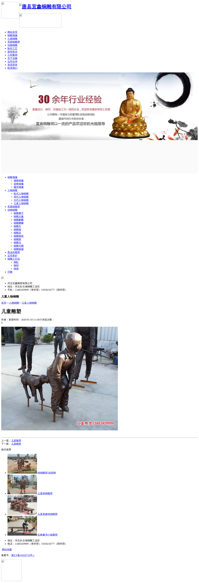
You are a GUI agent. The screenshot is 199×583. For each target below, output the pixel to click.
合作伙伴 (12, 61)
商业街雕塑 (13, 252)
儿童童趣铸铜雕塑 (47, 514)
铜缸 (16, 262)
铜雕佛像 (12, 35)
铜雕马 (17, 242)
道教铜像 (19, 183)
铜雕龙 (17, 232)
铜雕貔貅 (19, 223)
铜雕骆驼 (19, 236)
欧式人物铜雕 (21, 193)
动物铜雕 (12, 45)
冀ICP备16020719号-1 (23, 555)
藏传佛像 (19, 187)
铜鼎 (16, 268)
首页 (3, 303)
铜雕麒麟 (19, 219)
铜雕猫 (17, 229)
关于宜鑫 (12, 58)
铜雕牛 (17, 226)
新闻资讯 (12, 51)
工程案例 (12, 55)
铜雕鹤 (17, 239)
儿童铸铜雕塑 (45, 493)
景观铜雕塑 (13, 42)
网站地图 (7, 549)
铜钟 (16, 265)
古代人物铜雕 (21, 200)
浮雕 (9, 272)
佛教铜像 (19, 180)
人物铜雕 (12, 38)
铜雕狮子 (19, 213)
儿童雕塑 (16, 440)
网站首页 (12, 32)
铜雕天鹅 (19, 245)
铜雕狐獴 (19, 249)
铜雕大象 (19, 216)
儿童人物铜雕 (21, 203)
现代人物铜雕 (21, 197)
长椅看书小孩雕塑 (47, 534)
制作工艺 (12, 48)
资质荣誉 (12, 64)
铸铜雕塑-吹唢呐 (46, 472)
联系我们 (12, 68)
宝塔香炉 (12, 255)
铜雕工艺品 (13, 259)
